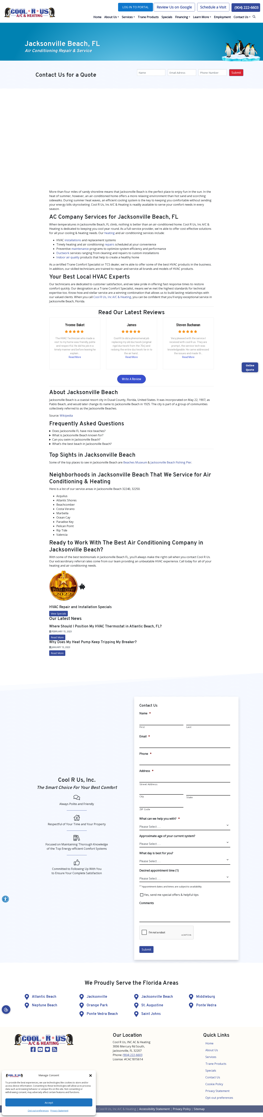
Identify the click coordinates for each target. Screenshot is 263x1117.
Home (209, 1043)
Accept (49, 1102)
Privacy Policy (182, 1109)
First (142, 727)
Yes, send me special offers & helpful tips (171, 895)
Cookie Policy (214, 1084)
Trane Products (215, 1064)
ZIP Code (145, 809)
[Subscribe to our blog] (54, 1050)
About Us (211, 1050)
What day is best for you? (156, 853)
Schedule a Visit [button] (213, 7)
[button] (90, 1075)
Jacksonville (97, 997)
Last (188, 727)
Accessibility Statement (154, 1109)
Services (210, 1057)
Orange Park (97, 1005)
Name (145, 713)
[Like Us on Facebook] (33, 1050)
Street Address (148, 784)
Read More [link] (57, 653)
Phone (145, 754)
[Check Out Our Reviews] (47, 1050)
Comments (146, 903)
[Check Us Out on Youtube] (40, 1050)
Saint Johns (151, 1014)
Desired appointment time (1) (159, 870)
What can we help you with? (159, 819)
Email (144, 736)
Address (146, 771)
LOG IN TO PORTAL (135, 7)
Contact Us (212, 1077)
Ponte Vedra (206, 1005)
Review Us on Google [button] (174, 7)
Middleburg (205, 997)
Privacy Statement (59, 1110)
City (142, 796)
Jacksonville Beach (157, 997)
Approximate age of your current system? (167, 836)
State (189, 797)
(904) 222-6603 (247, 7)
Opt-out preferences (38, 1110)
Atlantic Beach (44, 997)
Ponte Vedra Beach (102, 1014)
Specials (210, 1070)
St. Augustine (152, 1005)
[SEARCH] (254, 15)
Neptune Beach (44, 1005)
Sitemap (199, 1109)
